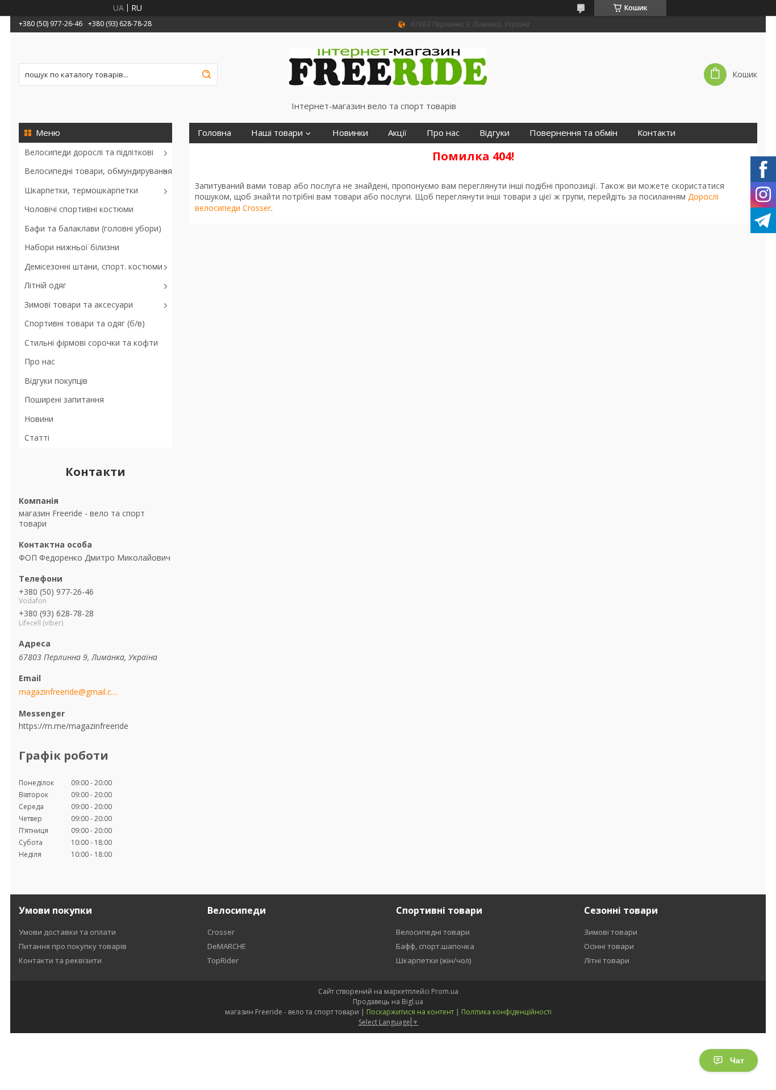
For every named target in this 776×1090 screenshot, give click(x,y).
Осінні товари (609, 946)
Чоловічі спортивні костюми (78, 209)
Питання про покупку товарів (73, 946)
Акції (397, 133)
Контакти (656, 133)
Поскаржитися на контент (410, 1012)
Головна (214, 133)
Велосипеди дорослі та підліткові (88, 152)
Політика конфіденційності (506, 1012)
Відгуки (494, 133)
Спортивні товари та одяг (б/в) (84, 323)
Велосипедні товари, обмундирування (98, 170)
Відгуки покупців (55, 380)
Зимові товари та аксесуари (78, 304)
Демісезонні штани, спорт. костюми (93, 266)
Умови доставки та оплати (67, 932)
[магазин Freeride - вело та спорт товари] (388, 66)
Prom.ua (444, 991)
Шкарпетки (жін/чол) (433, 960)
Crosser (221, 932)
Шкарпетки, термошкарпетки (81, 190)
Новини (38, 418)
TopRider (223, 960)
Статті (36, 437)
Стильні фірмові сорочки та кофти (91, 342)
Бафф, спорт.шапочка (435, 946)
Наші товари (277, 133)
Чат (737, 1060)
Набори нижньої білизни (71, 247)
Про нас (39, 361)
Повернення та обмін (573, 133)
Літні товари (606, 960)
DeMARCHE (226, 946)
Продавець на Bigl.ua (388, 1001)
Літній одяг (45, 285)
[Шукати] (206, 74)
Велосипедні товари (433, 932)
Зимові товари (610, 932)
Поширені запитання (64, 399)
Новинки (350, 133)
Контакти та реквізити (60, 960)
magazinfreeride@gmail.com (68, 692)
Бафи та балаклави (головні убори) (92, 228)
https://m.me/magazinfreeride (73, 725)
